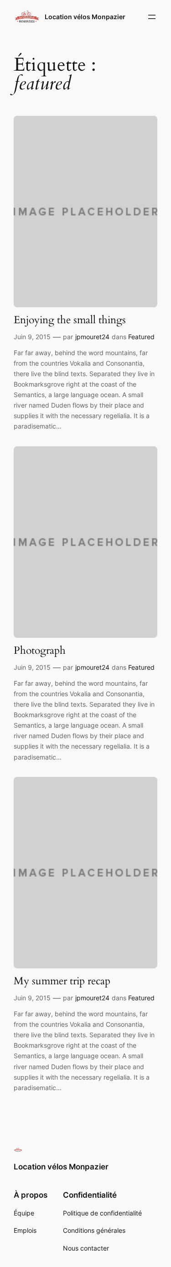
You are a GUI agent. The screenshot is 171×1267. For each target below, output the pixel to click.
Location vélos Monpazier (85, 17)
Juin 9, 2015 (32, 337)
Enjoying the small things (70, 320)
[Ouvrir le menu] (151, 16)
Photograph (40, 651)
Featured (141, 337)
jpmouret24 (92, 337)
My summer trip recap (62, 981)
